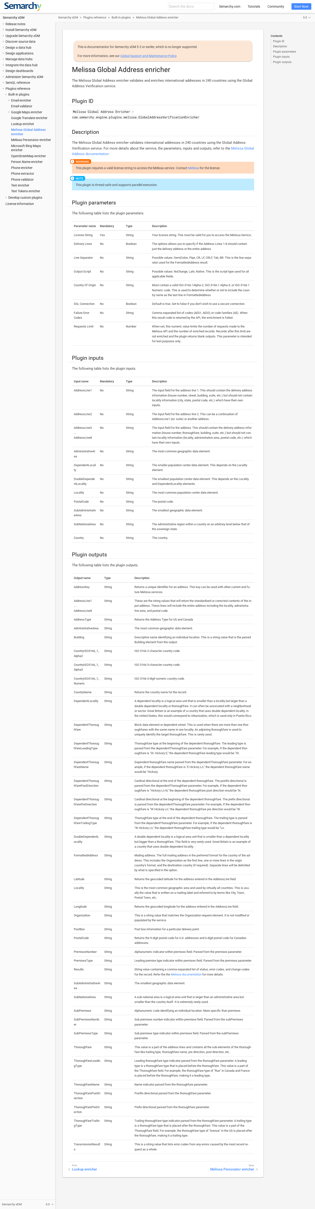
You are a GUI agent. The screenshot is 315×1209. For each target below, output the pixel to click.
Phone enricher (22, 168)
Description (280, 46)
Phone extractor (22, 173)
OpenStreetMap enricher (28, 156)
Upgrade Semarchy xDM (23, 36)
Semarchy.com (229, 6)
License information (20, 204)
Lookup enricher (22, 124)
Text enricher (20, 185)
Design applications (19, 53)
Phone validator (22, 179)
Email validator (21, 106)
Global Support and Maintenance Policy (148, 56)
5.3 (305, 17)
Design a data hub (18, 47)
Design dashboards (19, 71)
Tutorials (254, 6)
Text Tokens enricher (25, 191)
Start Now (301, 6)
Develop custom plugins (25, 197)
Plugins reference (18, 88)
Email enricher (21, 100)
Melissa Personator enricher (31, 140)
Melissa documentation (186, 974)
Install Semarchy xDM (21, 30)
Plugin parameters (284, 51)
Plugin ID (278, 41)
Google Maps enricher (26, 112)
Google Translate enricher (29, 118)
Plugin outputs (282, 62)
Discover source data (21, 41)
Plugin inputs (281, 56)
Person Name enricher (27, 162)
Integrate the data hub (22, 65)
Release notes (15, 24)
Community (275, 6)
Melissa (193, 168)
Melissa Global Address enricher (157, 17)
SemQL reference (18, 82)
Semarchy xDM (13, 17)
